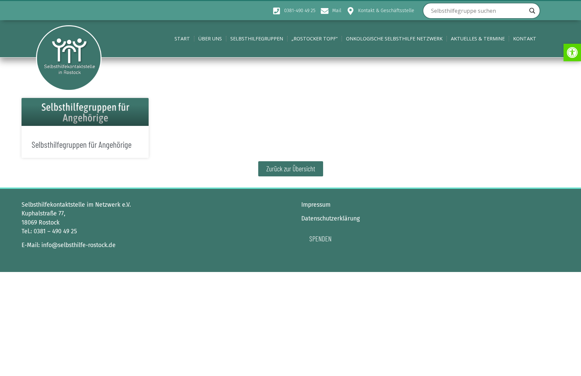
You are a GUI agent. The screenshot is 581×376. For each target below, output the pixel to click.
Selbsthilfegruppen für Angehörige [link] (81, 144)
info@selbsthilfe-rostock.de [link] (78, 245)
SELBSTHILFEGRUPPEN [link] (256, 38)
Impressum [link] (316, 204)
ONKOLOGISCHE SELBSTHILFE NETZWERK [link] (394, 38)
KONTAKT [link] (524, 38)
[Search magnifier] (532, 10)
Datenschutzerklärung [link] (330, 218)
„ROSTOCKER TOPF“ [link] (315, 38)
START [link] (182, 38)
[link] (572, 52)
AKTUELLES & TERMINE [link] (478, 38)
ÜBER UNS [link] (210, 38)
